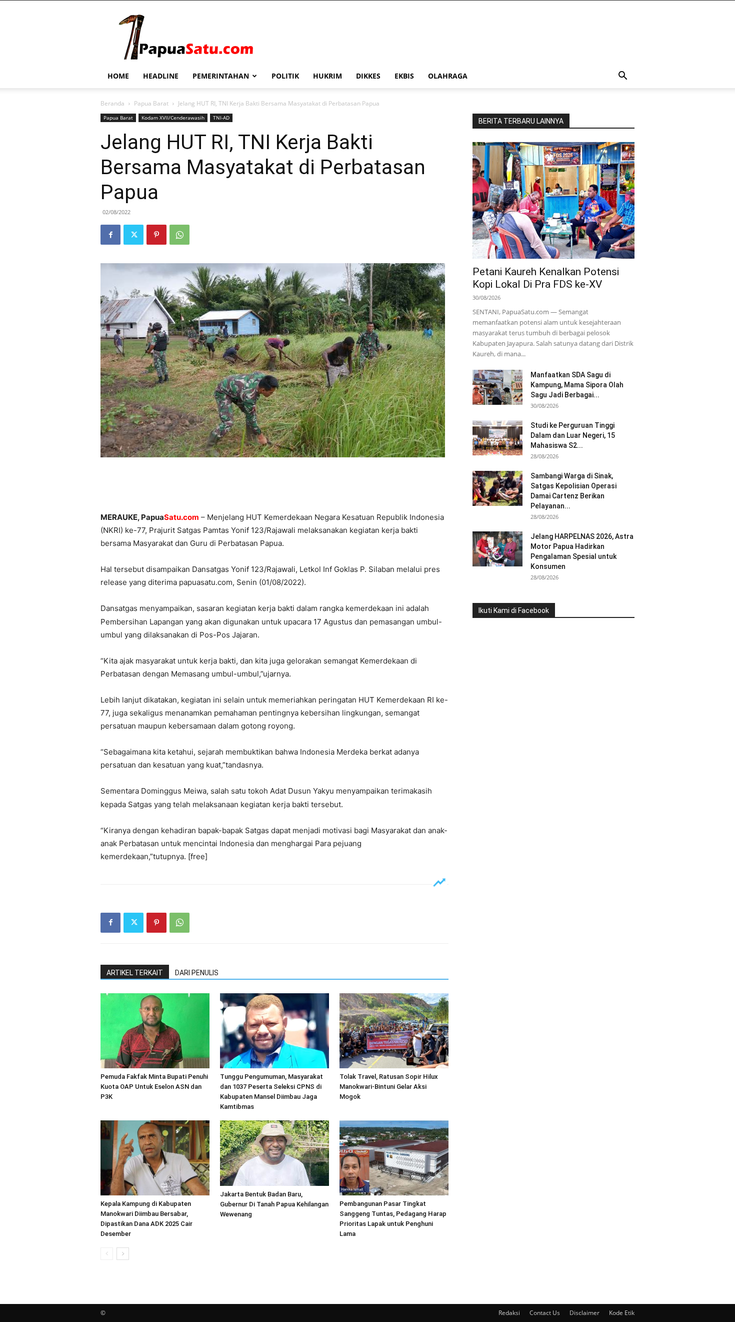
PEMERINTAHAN (220, 76)
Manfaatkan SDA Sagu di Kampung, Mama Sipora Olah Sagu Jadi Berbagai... (577, 385)
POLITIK (285, 76)
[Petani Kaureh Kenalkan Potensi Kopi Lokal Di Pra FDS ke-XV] (553, 200)
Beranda (112, 103)
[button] (622, 77)
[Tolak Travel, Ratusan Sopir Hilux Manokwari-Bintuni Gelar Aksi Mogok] (394, 1030)
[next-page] (122, 1253)
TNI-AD (221, 117)
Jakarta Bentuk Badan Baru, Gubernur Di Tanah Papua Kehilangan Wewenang (274, 1204)
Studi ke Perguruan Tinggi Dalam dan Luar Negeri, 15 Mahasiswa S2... (572, 435)
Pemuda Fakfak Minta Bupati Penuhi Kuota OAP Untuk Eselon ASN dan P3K (154, 1086)
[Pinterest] (156, 235)
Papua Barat (151, 103)
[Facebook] (110, 235)
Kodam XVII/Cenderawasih (173, 117)
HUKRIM (327, 76)
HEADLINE (160, 76)
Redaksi (509, 1312)
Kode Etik (621, 1312)
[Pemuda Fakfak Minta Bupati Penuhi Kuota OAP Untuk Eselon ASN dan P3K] (155, 1030)
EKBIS (404, 76)
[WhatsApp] (180, 235)
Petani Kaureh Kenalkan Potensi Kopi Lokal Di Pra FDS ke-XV (545, 278)
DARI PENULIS (196, 973)
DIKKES (368, 76)
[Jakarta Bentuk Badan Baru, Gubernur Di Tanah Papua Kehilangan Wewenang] (274, 1153)
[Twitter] (134, 235)
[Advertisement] (275, 485)
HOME (118, 76)
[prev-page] (106, 1253)
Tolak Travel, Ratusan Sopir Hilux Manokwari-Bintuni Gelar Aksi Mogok (389, 1086)
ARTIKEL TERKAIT (134, 973)
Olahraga (448, 76)
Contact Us (545, 1312)
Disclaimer (585, 1312)
